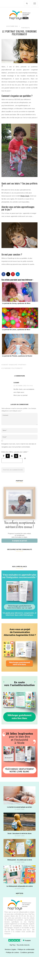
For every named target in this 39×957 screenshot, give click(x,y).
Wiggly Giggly (24, 196)
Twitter (34, 555)
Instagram (11, 555)
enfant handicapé (10, 364)
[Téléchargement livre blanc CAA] (20, 647)
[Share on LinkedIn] (18, 274)
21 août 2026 (19, 809)
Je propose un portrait (19, 540)
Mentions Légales (10, 949)
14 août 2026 (19, 888)
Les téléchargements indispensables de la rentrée (19, 886)
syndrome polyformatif (13, 368)
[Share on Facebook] (4, 274)
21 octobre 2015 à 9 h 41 (23, 385)
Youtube (28, 555)
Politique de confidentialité (26, 949)
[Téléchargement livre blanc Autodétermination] (20, 700)
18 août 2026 (19, 836)
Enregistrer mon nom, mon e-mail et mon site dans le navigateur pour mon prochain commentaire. (19, 445)
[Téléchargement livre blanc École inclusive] (20, 753)
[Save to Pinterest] (13, 274)
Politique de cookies (12, 952)
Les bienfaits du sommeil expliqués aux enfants (19, 807)
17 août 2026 (19, 862)
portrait (22, 364)
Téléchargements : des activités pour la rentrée (19, 859)
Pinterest (17, 555)
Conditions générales (27, 952)
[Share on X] (8, 274)
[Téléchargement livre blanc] (20, 594)
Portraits (25, 28)
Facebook (5, 555)
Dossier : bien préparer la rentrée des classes (20, 833)
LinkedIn (22, 555)
